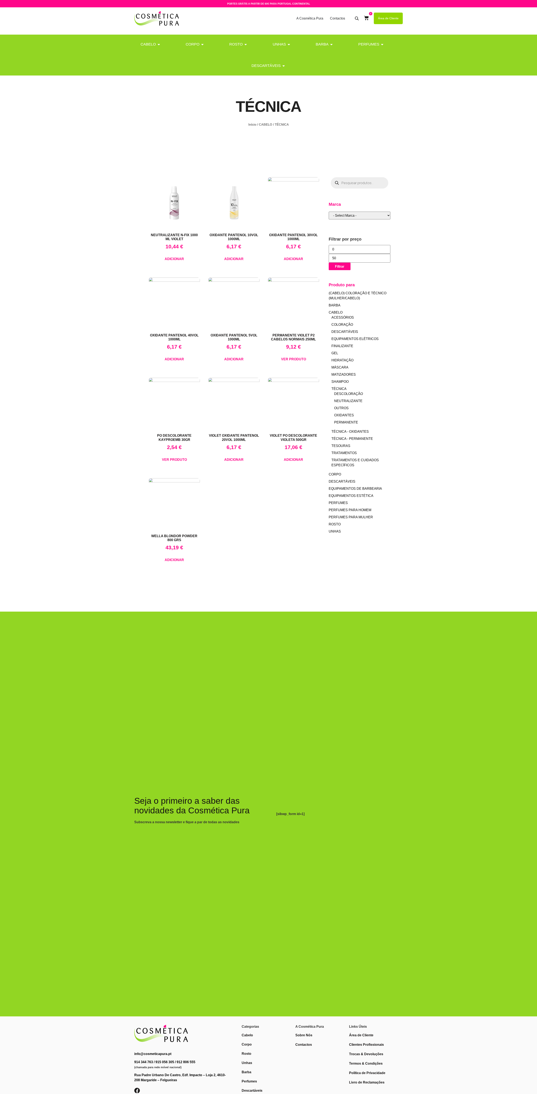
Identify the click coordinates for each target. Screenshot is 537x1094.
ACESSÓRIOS (342, 317)
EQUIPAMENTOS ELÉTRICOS (355, 339)
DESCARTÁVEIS (266, 66)
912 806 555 (186, 1062)
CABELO (148, 44)
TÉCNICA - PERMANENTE (352, 438)
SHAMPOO (340, 381)
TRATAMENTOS (344, 453)
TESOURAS (340, 446)
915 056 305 (164, 1062)
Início (252, 124)
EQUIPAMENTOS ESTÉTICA (351, 496)
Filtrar (339, 266)
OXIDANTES (344, 415)
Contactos (337, 18)
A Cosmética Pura (309, 18)
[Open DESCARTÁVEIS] (283, 66)
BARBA (322, 44)
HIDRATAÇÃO (342, 360)
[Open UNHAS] (289, 44)
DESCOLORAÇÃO (348, 394)
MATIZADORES (343, 374)
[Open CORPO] (202, 44)
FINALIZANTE (342, 346)
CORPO (192, 44)
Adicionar (174, 259)
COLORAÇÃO (342, 324)
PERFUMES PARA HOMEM (350, 510)
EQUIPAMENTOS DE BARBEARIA (355, 488)
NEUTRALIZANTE (348, 401)
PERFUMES (368, 44)
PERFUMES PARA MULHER (351, 517)
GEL (334, 353)
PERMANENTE (346, 422)
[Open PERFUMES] (382, 44)
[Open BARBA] (331, 44)
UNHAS (279, 44)
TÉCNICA (339, 389)
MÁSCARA (339, 367)
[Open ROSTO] (246, 44)
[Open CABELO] (159, 44)
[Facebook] (137, 1090)
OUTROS (341, 408)
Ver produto (293, 359)
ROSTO (236, 44)
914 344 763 (143, 1062)
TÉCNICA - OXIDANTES (350, 431)
